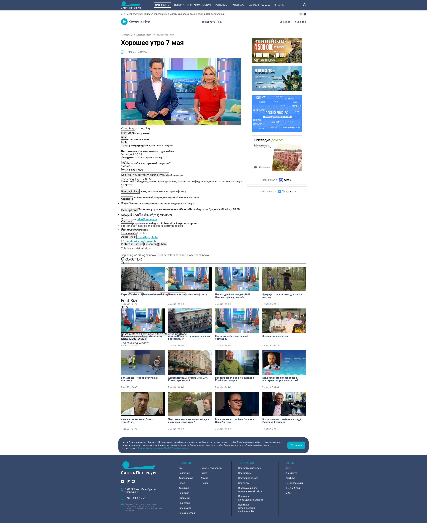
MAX (288, 493)
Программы (220, 5)
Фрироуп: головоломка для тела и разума (282, 295)
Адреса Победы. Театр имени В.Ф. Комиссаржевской (188, 379)
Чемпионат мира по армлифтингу (187, 294)
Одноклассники (294, 483)
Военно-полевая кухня (275, 336)
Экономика (185, 508)
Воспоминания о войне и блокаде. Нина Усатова (235, 420)
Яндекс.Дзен (293, 488)
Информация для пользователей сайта (250, 490)
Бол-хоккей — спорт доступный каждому (139, 379)
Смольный (184, 498)
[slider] (181, 162)
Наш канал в (270, 180)
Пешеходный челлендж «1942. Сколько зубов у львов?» (233, 295)
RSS (288, 468)
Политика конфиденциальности (250, 498)
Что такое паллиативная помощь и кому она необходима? (188, 420)
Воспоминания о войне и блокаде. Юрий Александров (235, 379)
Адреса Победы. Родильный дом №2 (142, 294)
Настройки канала (259, 5)
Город (182, 483)
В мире (204, 483)
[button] (305, 14)
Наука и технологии (211, 468)
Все (181, 468)
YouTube (290, 478)
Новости (179, 5)
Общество (184, 503)
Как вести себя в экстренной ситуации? (231, 337)
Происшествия (187, 513)
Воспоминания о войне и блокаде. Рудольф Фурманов (282, 420)
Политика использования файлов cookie (246, 508)
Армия (204, 478)
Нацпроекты (162, 5)
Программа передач (199, 5)
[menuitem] (181, 226)
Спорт (204, 473)
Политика (184, 493)
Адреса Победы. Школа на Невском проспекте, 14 (189, 337)
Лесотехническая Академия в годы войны (141, 337)
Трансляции (238, 5)
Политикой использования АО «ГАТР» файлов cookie (162, 448)
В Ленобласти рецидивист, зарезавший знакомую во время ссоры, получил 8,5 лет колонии (174, 14)
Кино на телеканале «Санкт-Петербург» (137, 420)
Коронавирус (186, 478)
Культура (184, 488)
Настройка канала (248, 478)
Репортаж (184, 473)
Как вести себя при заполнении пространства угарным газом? (280, 379)
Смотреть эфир (139, 21)
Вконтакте (291, 473)
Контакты (278, 5)
